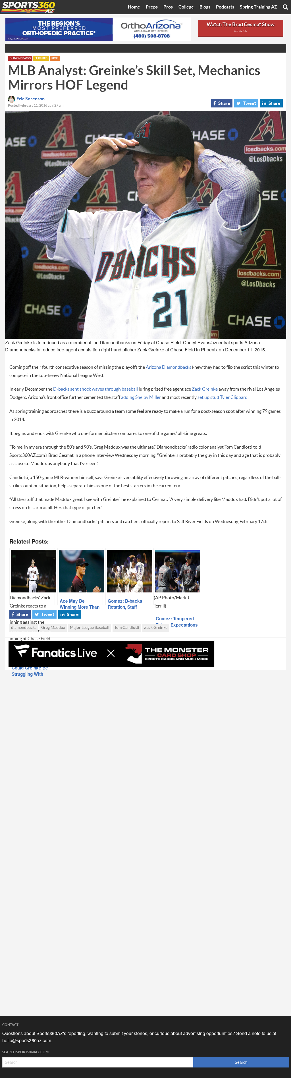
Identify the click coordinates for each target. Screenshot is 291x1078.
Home (134, 7)
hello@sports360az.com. (27, 1040)
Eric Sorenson (30, 99)
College (186, 7)
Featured (41, 58)
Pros (168, 7)
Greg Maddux (53, 628)
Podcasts (225, 7)
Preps (152, 7)
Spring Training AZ (258, 7)
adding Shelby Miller (141, 397)
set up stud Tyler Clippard (223, 397)
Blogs (204, 7)
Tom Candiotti (126, 628)
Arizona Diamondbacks (169, 367)
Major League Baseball (89, 628)
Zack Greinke (205, 389)
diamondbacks (23, 628)
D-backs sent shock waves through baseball (95, 389)
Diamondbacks (20, 58)
